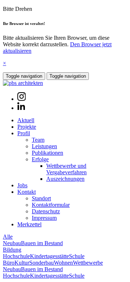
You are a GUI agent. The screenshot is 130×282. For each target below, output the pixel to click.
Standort (41, 198)
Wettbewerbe (88, 263)
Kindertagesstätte (49, 256)
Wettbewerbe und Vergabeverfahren (66, 169)
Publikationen (47, 153)
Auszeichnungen (65, 179)
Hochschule (16, 256)
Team (38, 140)
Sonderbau (41, 263)
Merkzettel (29, 224)
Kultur (21, 263)
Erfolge (40, 159)
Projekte (26, 127)
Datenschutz (46, 211)
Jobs (22, 185)
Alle (8, 237)
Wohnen (63, 263)
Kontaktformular (51, 205)
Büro (8, 263)
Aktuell (25, 120)
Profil (23, 133)
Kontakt (26, 192)
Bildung (12, 250)
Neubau (12, 243)
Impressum (44, 218)
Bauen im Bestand (42, 243)
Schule (76, 256)
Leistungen (44, 146)
